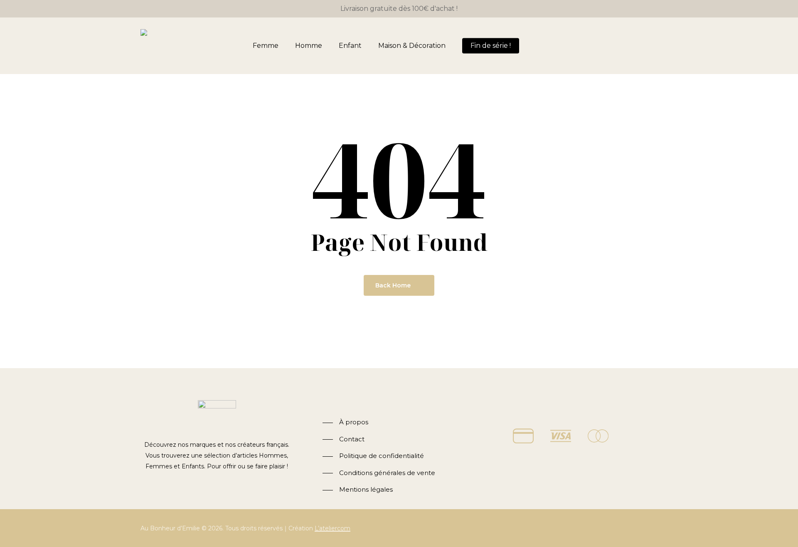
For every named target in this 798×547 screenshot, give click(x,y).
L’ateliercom (332, 528)
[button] (345, 422)
